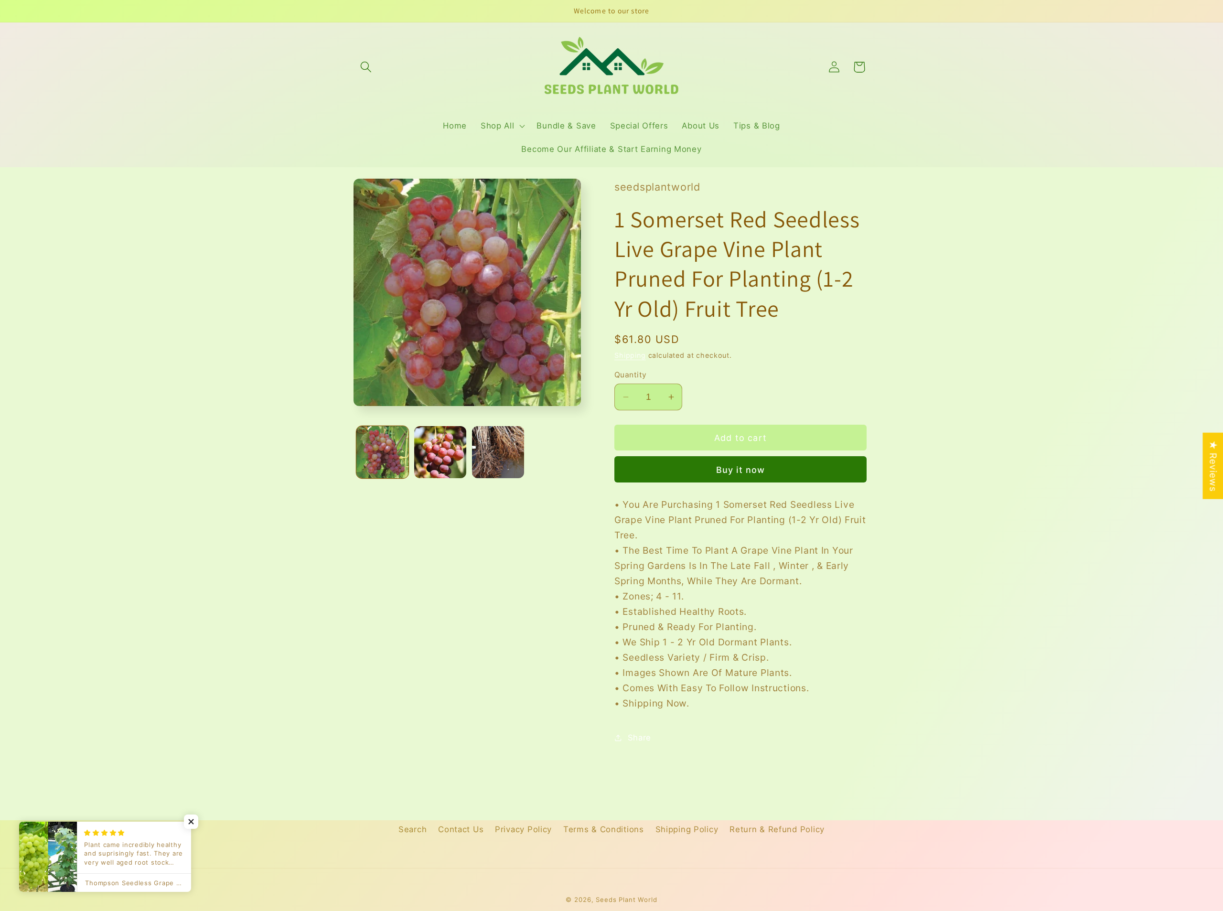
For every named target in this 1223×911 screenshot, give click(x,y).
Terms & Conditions (603, 829)
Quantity (630, 374)
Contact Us (460, 829)
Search (412, 829)
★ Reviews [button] (1213, 465)
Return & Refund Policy (777, 829)
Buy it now (740, 470)
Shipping (630, 355)
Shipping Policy (687, 829)
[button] (366, 67)
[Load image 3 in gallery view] (498, 452)
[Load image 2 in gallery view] (440, 452)
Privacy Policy (523, 829)
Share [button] (639, 737)
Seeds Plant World (626, 899)
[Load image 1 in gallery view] (382, 452)
